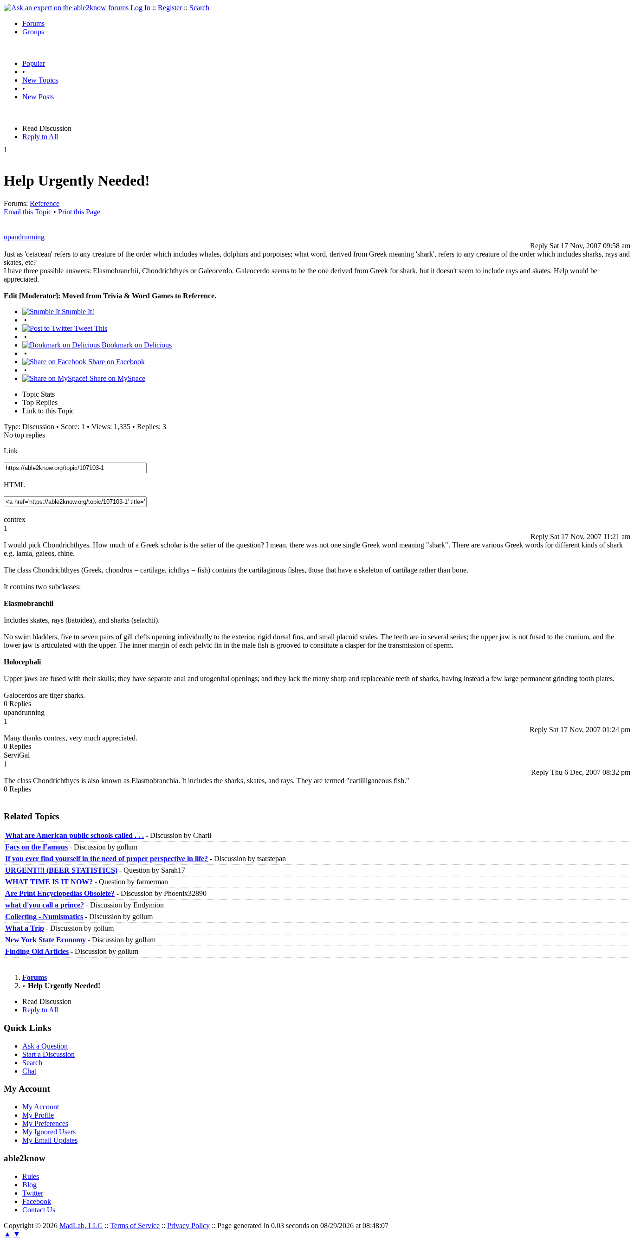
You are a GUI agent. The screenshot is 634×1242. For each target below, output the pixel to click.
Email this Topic (28, 212)
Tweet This (89, 328)
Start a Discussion (48, 1054)
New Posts (38, 97)
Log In (140, 8)
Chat (29, 1071)
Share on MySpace (116, 378)
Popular (33, 63)
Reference (44, 203)
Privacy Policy (188, 1225)
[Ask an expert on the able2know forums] (66, 8)
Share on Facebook (115, 362)
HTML (14, 485)
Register (170, 8)
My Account (40, 1107)
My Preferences (45, 1123)
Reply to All (40, 137)
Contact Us (38, 1210)
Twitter (32, 1193)
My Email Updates (50, 1140)
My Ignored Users (49, 1132)
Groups (33, 32)
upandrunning (24, 237)
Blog (29, 1185)
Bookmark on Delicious (136, 345)
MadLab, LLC (81, 1225)
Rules (30, 1176)
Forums (33, 23)
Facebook (36, 1201)
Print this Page (79, 212)
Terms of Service (135, 1225)
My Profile (38, 1115)
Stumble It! (77, 311)
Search (199, 8)
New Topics (40, 80)
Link (11, 451)
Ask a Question (45, 1046)
